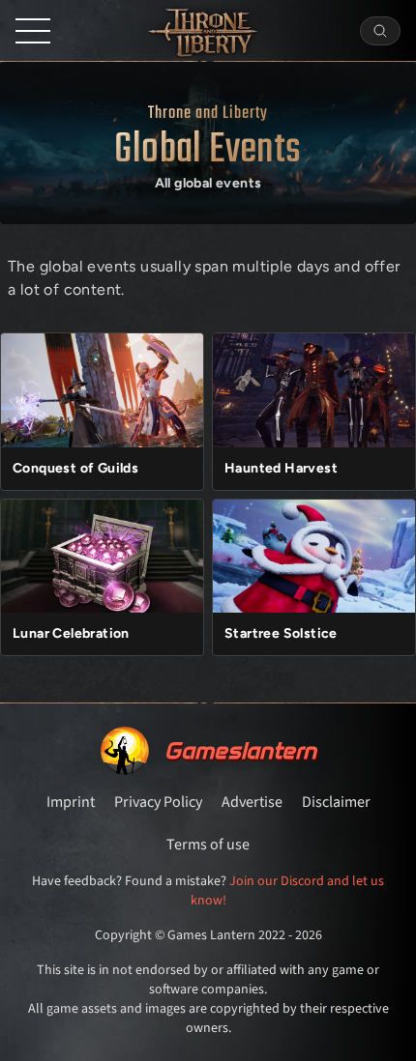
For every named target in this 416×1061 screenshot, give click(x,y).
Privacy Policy (158, 802)
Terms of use (208, 844)
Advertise (252, 802)
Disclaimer (336, 802)
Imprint (70, 802)
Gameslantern (240, 750)
